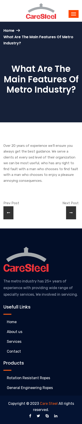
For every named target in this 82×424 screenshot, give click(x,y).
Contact (14, 351)
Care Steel (49, 403)
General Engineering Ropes (30, 388)
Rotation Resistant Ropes (28, 378)
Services (14, 341)
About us (14, 332)
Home (8, 30)
